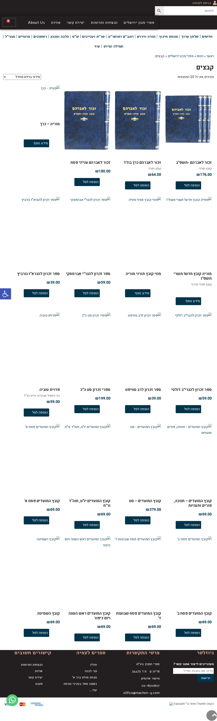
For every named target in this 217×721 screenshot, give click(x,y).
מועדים (24, 36)
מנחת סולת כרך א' (84, 677)
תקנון (39, 683)
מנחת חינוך (168, 36)
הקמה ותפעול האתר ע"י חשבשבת (193, 704)
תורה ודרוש (146, 36)
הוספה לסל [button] (192, 185)
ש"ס (75, 36)
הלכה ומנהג (59, 36)
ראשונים (40, 36)
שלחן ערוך (190, 36)
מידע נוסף (40, 143)
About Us (36, 22)
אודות (55, 22)
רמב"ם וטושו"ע (121, 36)
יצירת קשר (76, 22)
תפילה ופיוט (113, 46)
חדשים (207, 36)
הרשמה (205, 678)
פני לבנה (91, 671)
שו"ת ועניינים (93, 36)
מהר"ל (10, 36)
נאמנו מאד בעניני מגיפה (80, 683)
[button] (5, 293)
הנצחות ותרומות (104, 22)
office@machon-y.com (141, 692)
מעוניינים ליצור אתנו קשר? (193, 664)
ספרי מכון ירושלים (139, 22)
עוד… (93, 690)
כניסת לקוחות (201, 3)
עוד (97, 46)
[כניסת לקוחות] (215, 3)
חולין (93, 664)
